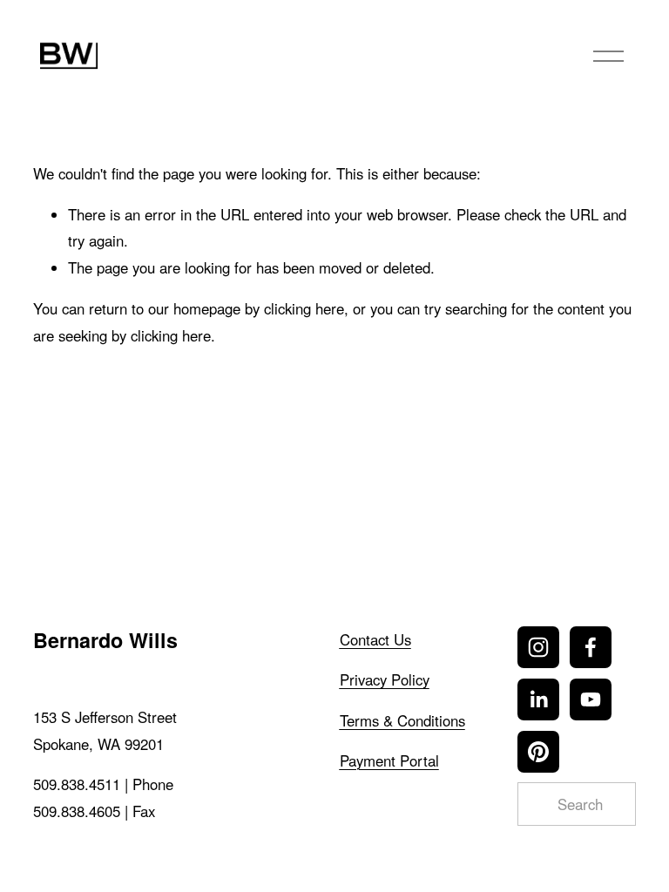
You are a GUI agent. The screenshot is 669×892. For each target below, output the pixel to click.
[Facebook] (591, 647)
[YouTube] (591, 699)
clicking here (304, 308)
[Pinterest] (538, 752)
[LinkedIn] (538, 699)
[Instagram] (538, 647)
